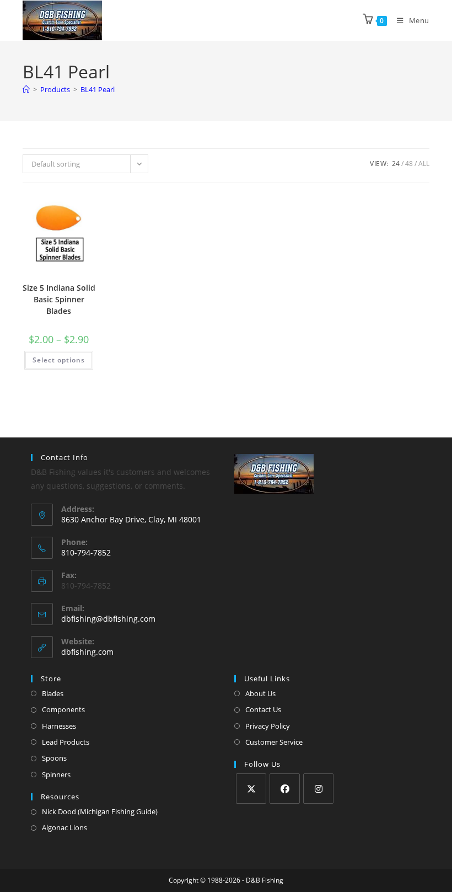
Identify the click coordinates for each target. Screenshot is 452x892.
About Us (260, 693)
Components (63, 709)
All (423, 163)
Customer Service (274, 742)
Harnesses (59, 726)
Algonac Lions (64, 827)
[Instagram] (318, 788)
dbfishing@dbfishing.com (108, 618)
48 (409, 163)
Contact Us (263, 709)
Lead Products (65, 742)
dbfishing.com (87, 652)
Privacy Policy (267, 726)
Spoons (54, 758)
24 (396, 163)
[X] (251, 788)
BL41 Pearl (97, 89)
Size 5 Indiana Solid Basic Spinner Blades (59, 299)
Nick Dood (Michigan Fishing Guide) (100, 811)
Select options (59, 360)
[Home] (26, 89)
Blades (52, 693)
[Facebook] (285, 788)
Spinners (56, 774)
